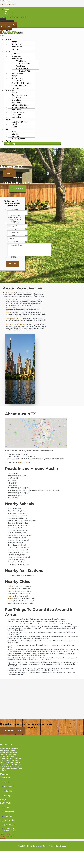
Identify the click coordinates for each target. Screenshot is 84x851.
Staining (15, 49)
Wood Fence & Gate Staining (15, 324)
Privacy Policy (54, 846)
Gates (8, 119)
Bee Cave (11, 589)
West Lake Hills (13, 603)
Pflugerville (12, 598)
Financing (11, 143)
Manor (10, 591)
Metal (14, 126)
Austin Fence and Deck (8, 4)
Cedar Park (11, 594)
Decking (8, 308)
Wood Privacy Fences (13, 318)
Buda (9, 586)
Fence (8, 39)
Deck (7, 51)
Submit (12, 264)
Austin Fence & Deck (10, 293)
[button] (30, 36)
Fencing (9, 300)
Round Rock (12, 596)
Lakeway (11, 601)
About (8, 129)
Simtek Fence (18, 117)
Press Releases (18, 139)
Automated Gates (19, 122)
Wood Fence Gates (12, 312)
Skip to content (5, 1)
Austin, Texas (22, 462)
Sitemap (63, 846)
